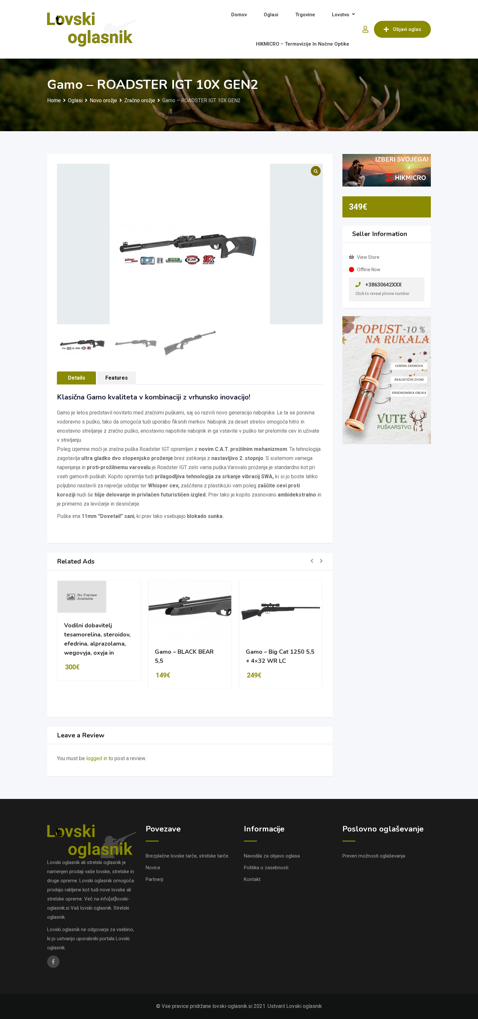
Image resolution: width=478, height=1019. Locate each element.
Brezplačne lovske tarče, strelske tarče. (187, 856)
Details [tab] (76, 378)
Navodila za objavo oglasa (272, 856)
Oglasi (271, 15)
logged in (96, 758)
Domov (239, 15)
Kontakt (252, 879)
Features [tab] (116, 378)
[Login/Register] (365, 29)
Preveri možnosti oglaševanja (373, 856)
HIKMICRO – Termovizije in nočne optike (302, 44)
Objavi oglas (407, 29)
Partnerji (154, 879)
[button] (311, 561)
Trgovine (305, 15)
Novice (153, 868)
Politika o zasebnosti (266, 868)
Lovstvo (340, 15)
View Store (368, 257)
